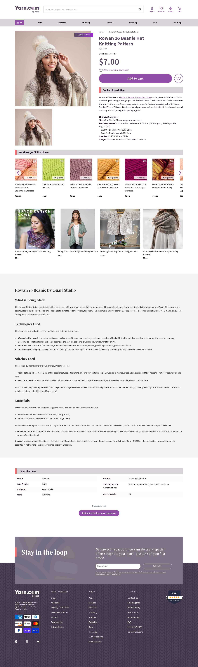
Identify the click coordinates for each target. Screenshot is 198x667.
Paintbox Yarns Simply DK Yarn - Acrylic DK (80, 186)
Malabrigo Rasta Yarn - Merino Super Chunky (163, 186)
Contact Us (133, 597)
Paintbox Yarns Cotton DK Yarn (53, 186)
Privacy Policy (114, 574)
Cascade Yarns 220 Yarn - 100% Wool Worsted (108, 186)
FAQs (130, 622)
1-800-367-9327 (135, 627)
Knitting (86, 22)
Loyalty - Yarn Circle (60, 607)
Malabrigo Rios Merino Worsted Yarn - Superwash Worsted (25, 187)
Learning (177, 22)
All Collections (96, 636)
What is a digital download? (116, 70)
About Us (55, 602)
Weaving (133, 22)
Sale (155, 22)
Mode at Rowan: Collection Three (135, 97)
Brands (92, 602)
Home (101, 32)
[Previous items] (18, 173)
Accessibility (133, 617)
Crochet (109, 22)
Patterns (62, 22)
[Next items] (180, 173)
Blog (53, 597)
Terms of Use (57, 622)
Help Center (133, 612)
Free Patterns (95, 641)
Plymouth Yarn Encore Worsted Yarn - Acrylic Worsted (135, 187)
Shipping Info (134, 602)
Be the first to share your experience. (99, 513)
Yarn (40, 22)
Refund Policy (134, 607)
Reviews (55, 617)
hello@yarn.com (135, 631)
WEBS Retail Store (59, 612)
